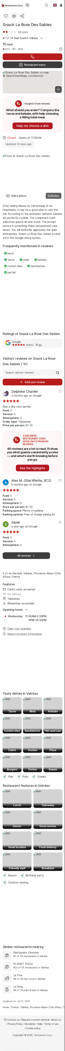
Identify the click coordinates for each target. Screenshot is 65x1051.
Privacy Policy (15, 1023)
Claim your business (19, 628)
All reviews (24, 555)
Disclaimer (30, 1023)
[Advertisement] (32, 303)
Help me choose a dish (32, 126)
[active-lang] (55, 5)
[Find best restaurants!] (11, 5)
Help (39, 1023)
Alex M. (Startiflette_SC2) (31, 481)
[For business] (27, 5)
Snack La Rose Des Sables (27, 24)
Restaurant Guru (43, 1035)
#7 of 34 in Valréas (20, 38)
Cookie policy (33, 1028)
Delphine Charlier (24, 392)
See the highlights (32, 468)
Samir (15, 522)
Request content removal (35, 1019)
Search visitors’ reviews (20, 372)
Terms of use (51, 1023)
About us (56, 1019)
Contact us (13, 1019)
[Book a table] (32, 56)
